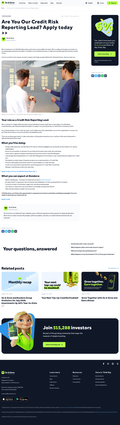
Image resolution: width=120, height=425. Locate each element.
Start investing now (53, 344)
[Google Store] (22, 399)
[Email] (15, 231)
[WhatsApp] (12, 231)
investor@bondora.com (9, 393)
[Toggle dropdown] (86, 3)
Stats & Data (6, 16)
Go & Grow (22, 3)
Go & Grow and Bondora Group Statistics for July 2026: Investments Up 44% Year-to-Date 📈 (19, 301)
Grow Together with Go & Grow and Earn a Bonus (99, 299)
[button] (93, 243)
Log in (102, 3)
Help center (44, 3)
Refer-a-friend (33, 3)
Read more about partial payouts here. (107, 412)
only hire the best (45, 180)
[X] (6, 231)
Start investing (103, 54)
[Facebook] (3, 231)
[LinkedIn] (9, 231)
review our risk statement (67, 407)
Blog (52, 3)
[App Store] (8, 399)
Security (59, 3)
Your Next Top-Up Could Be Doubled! (60, 297)
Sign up (113, 3)
